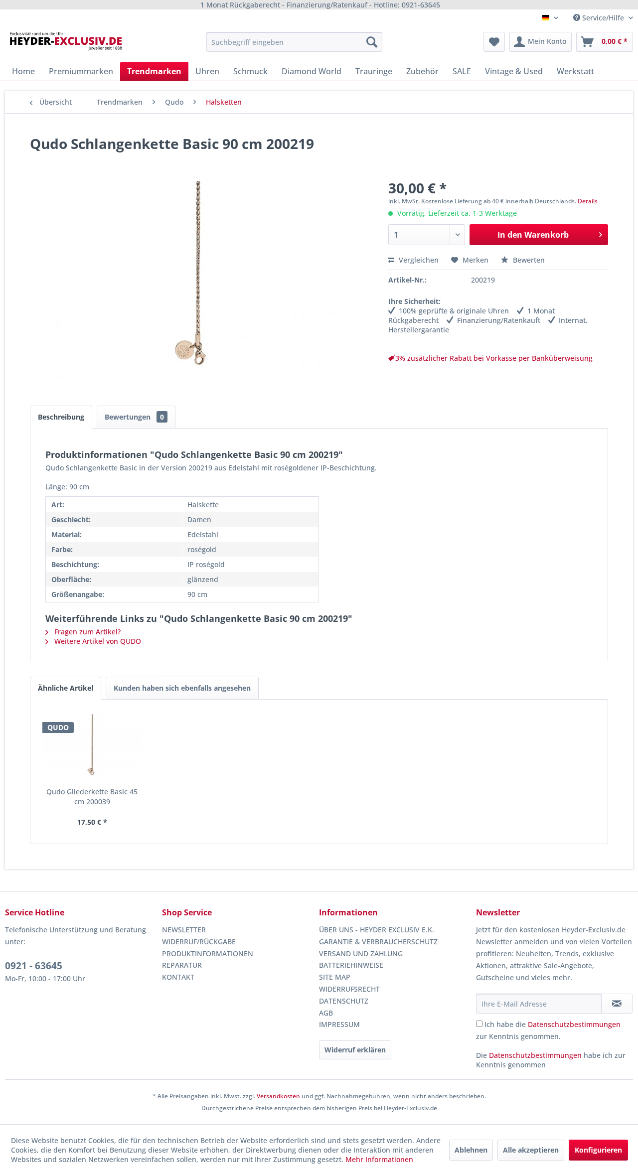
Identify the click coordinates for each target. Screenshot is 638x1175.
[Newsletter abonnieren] (617, 1004)
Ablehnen (471, 1150)
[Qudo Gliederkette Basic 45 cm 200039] (92, 747)
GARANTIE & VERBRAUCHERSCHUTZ (378, 941)
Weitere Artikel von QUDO (96, 641)
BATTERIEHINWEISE (351, 965)
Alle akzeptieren (531, 1150)
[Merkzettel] (494, 42)
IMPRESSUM (339, 1024)
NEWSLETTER (184, 929)
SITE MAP (334, 977)
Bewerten (528, 260)
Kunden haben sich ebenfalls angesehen (182, 688)
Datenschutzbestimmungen (574, 1024)
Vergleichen (418, 260)
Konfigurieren (598, 1150)
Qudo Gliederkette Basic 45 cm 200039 (92, 796)
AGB (326, 1013)
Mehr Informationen (379, 1159)
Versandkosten (278, 1096)
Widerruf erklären (355, 1049)
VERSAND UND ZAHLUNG (361, 953)
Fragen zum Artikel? (86, 631)
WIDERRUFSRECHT (349, 989)
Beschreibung (61, 417)
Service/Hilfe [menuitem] (603, 17)
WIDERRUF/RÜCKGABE (199, 941)
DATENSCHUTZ (343, 1001)
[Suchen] (371, 42)
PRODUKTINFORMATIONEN (207, 953)
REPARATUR (182, 965)
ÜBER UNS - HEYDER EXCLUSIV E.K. (376, 929)
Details (588, 201)
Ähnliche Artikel (65, 688)
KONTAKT (178, 977)
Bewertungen (134, 417)
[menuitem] (294, 42)
